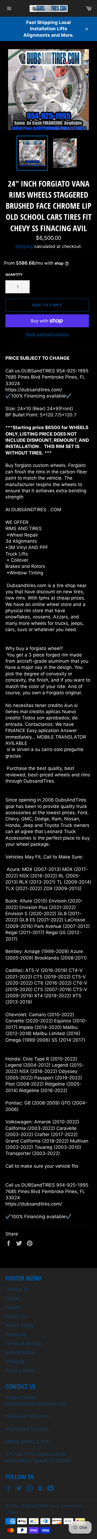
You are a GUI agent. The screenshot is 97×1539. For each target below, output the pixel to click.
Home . (13, 1298)
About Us (15, 1316)
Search (12, 1307)
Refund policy (20, 1352)
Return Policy (19, 1325)
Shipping (24, 246)
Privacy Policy (20, 1370)
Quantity (14, 274)
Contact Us (17, 1289)
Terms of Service (23, 1343)
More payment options (47, 334)
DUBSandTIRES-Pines (40, 1506)
